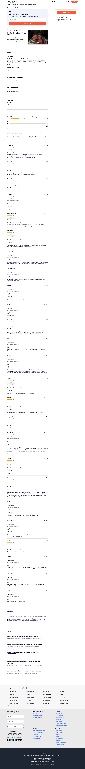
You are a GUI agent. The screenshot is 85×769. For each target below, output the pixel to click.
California (39, 759)
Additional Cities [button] (10, 705)
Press (57, 736)
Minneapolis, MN (31, 697)
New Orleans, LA (47, 697)
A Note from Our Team (61, 723)
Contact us (58, 740)
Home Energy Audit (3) (25, 136)
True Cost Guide (59, 715)
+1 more (21, 41)
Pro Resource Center (37, 734)
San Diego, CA (14, 703)
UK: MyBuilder (58, 755)
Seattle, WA (46, 703)
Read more (10, 64)
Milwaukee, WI (14, 697)
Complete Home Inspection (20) (39, 136)
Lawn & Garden (20, 4)
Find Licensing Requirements (28, 620)
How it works (59, 730)
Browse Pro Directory (37, 715)
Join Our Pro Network (38, 732)
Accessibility (48, 759)
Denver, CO (13, 694)
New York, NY (63, 697)
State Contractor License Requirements (16, 614)
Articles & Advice (32, 4)
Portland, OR (30, 700)
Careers (58, 734)
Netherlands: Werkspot (50, 755)
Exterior (14, 4)
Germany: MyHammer (35, 755)
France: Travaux (27, 755)
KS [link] (15, 7)
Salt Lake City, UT (47, 700)
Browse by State (22, 688)
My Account (59, 713)
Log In (67, 1)
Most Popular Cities (11, 688)
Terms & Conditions (50, 761)
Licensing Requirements (61, 725)
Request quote (66, 12)
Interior (9, 4)
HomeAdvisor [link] (10, 7)
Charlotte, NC (30, 691)
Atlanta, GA (13, 691)
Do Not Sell (43, 759)
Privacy (35, 759)
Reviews (15, 50)
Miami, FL (62, 694)
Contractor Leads (37, 736)
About (9, 50)
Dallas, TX (62, 691)
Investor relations (60, 738)
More (26, 4)
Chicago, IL (46, 691)
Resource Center (60, 717)
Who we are (59, 732)
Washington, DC (64, 703)
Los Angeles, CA (47, 694)
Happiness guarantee (61, 742)
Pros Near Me (59, 721)
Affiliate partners (60, 744)
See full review (11, 453)
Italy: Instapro (42, 755)
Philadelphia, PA (14, 700)
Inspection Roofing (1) (13, 136)
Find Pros (35, 713)
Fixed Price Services (37, 717)
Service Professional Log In (39, 730)
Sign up (16, 726)
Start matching (27, 23)
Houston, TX (30, 694)
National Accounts (37, 738)
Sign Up (74, 1)
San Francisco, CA (31, 703)
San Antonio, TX (64, 700)
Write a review (39, 117)
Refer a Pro (58, 719)
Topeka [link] (19, 7)
